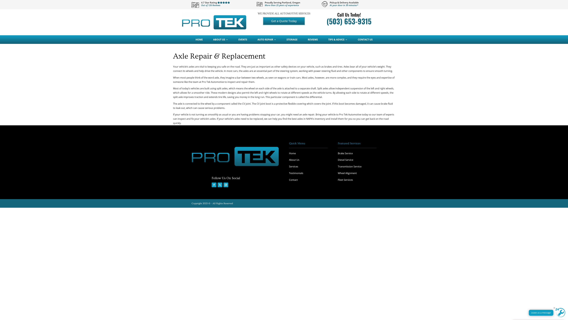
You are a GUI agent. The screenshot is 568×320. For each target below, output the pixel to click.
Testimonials (296, 173)
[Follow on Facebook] (214, 185)
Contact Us (365, 40)
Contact (293, 179)
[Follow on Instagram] (226, 185)
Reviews (313, 40)
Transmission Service (350, 166)
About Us (219, 40)
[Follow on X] (220, 185)
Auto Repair (265, 40)
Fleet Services (345, 179)
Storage (292, 40)
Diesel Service (345, 159)
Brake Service (345, 153)
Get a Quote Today (284, 21)
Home (199, 40)
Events (242, 40)
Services (293, 166)
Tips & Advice (336, 40)
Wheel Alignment (347, 173)
